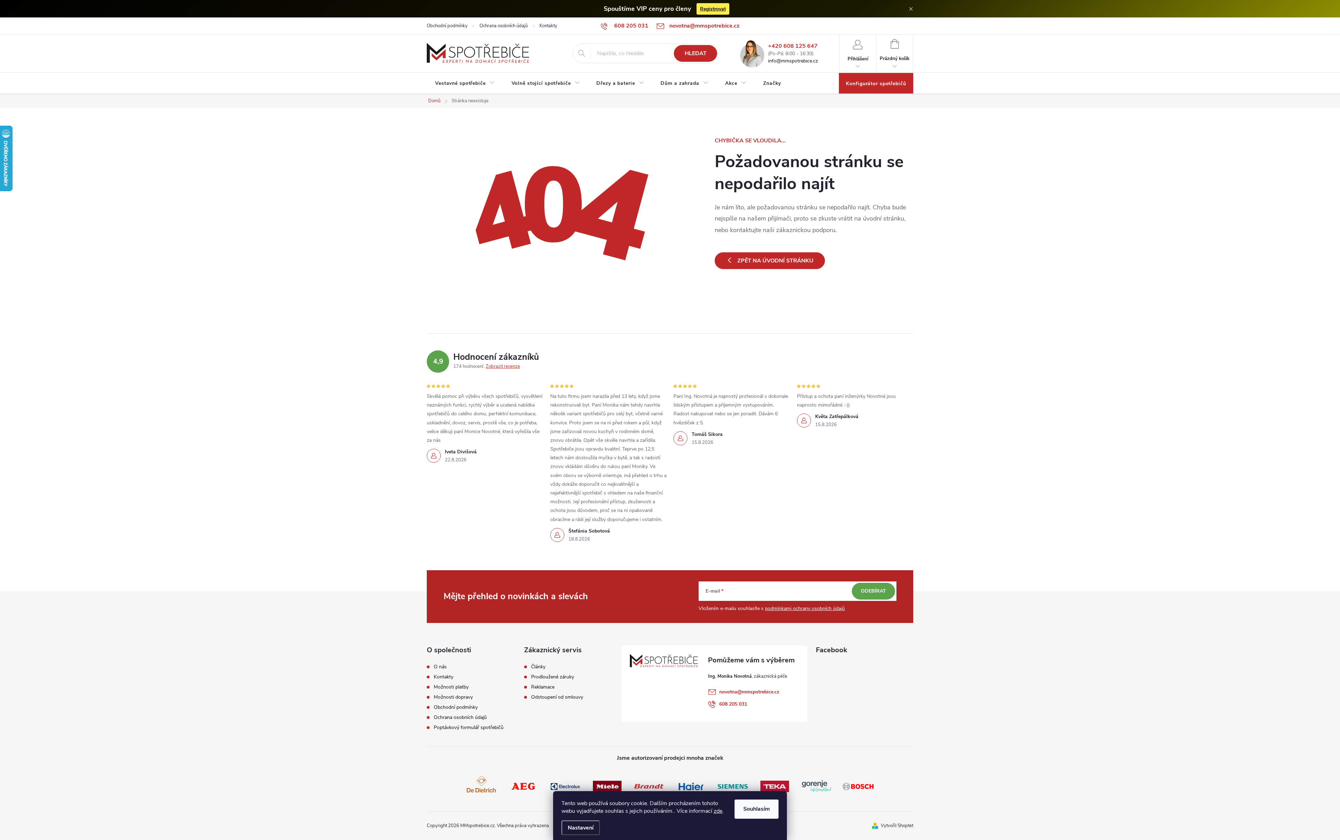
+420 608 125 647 (793, 46)
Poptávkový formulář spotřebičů (469, 727)
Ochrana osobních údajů (503, 26)
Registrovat (713, 9)
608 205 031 (733, 704)
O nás (440, 667)
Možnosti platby (451, 687)
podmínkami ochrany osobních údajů (805, 608)
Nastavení (581, 828)
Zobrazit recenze (503, 366)
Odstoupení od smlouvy (557, 697)
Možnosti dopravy (453, 697)
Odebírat (873, 591)
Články (538, 667)
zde (718, 811)
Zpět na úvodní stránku (775, 261)
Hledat (696, 53)
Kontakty (548, 26)
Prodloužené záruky (552, 677)
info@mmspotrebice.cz (793, 61)
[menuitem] (465, 83)
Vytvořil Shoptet (897, 826)
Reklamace (542, 687)
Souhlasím (756, 809)
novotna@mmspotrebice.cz (749, 692)
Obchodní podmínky (447, 26)
